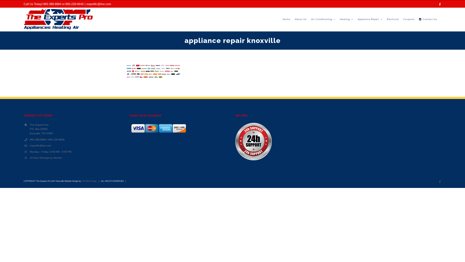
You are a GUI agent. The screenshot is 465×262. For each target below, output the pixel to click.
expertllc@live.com (98, 4)
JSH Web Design (89, 181)
